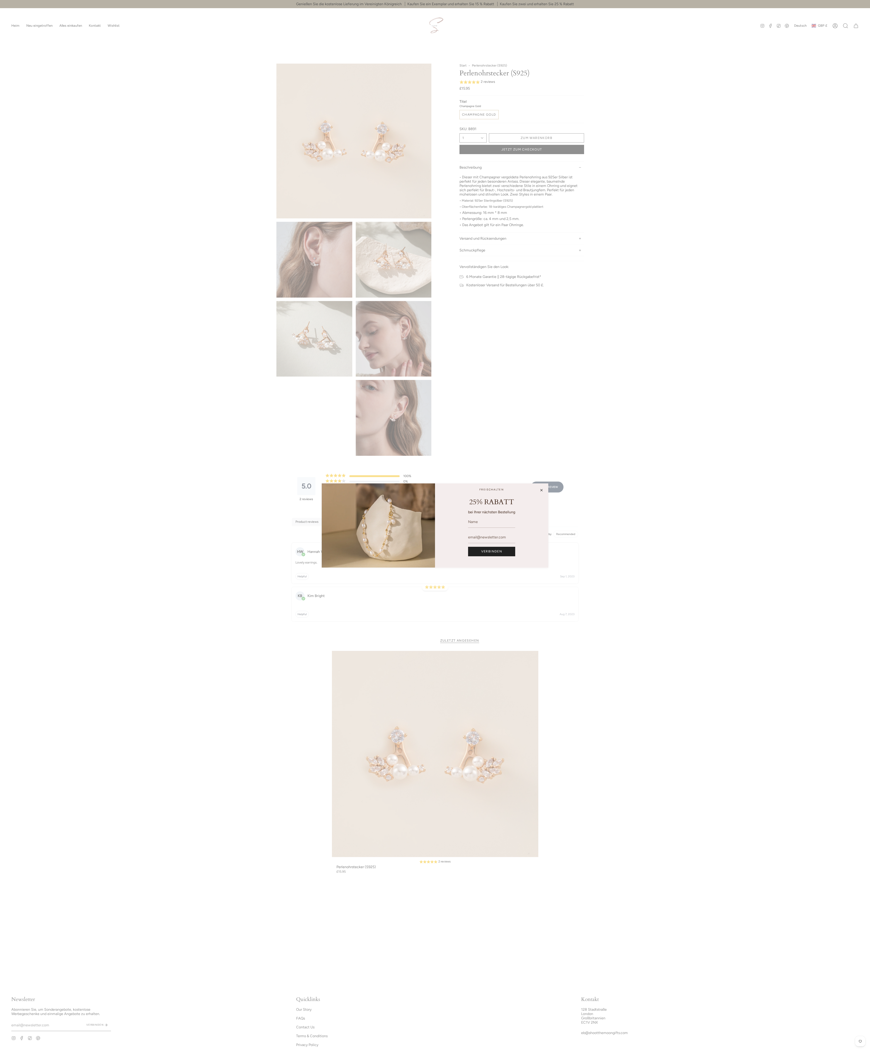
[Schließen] (541, 490)
